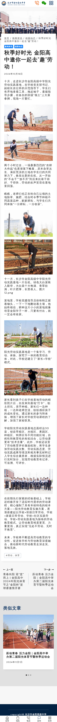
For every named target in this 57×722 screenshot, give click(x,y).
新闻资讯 (9, 46)
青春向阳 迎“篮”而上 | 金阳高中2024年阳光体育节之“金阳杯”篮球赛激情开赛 (14, 579)
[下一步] (49, 644)
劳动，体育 (13, 555)
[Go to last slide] (7, 644)
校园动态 (19, 46)
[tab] (26, 675)
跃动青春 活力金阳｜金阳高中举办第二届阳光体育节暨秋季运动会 (43, 579)
